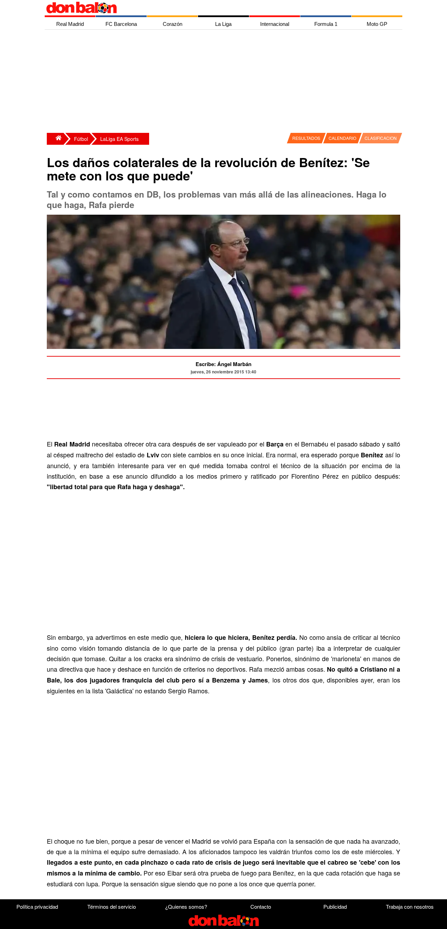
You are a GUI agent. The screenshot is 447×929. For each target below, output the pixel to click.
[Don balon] (215, 8)
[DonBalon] (55, 139)
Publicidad (335, 906)
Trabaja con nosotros (410, 906)
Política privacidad (37, 906)
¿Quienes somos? (186, 906)
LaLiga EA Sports (119, 138)
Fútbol (81, 138)
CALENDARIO (342, 138)
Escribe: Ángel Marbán (223, 364)
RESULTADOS (306, 138)
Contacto (260, 906)
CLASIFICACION (381, 138)
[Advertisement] (225, 82)
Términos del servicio (111, 906)
